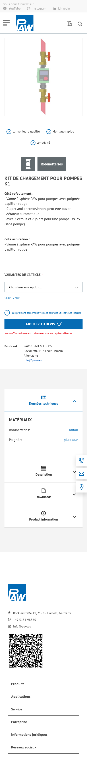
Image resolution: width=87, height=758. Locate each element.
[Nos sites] (81, 487)
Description (43, 474)
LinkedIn (64, 8)
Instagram (39, 8)
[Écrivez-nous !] (81, 473)
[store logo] (24, 23)
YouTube (15, 8)
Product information (43, 519)
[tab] (43, 400)
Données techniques (43, 403)
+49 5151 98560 (24, 620)
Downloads (43, 497)
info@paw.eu (33, 360)
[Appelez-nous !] (81, 460)
